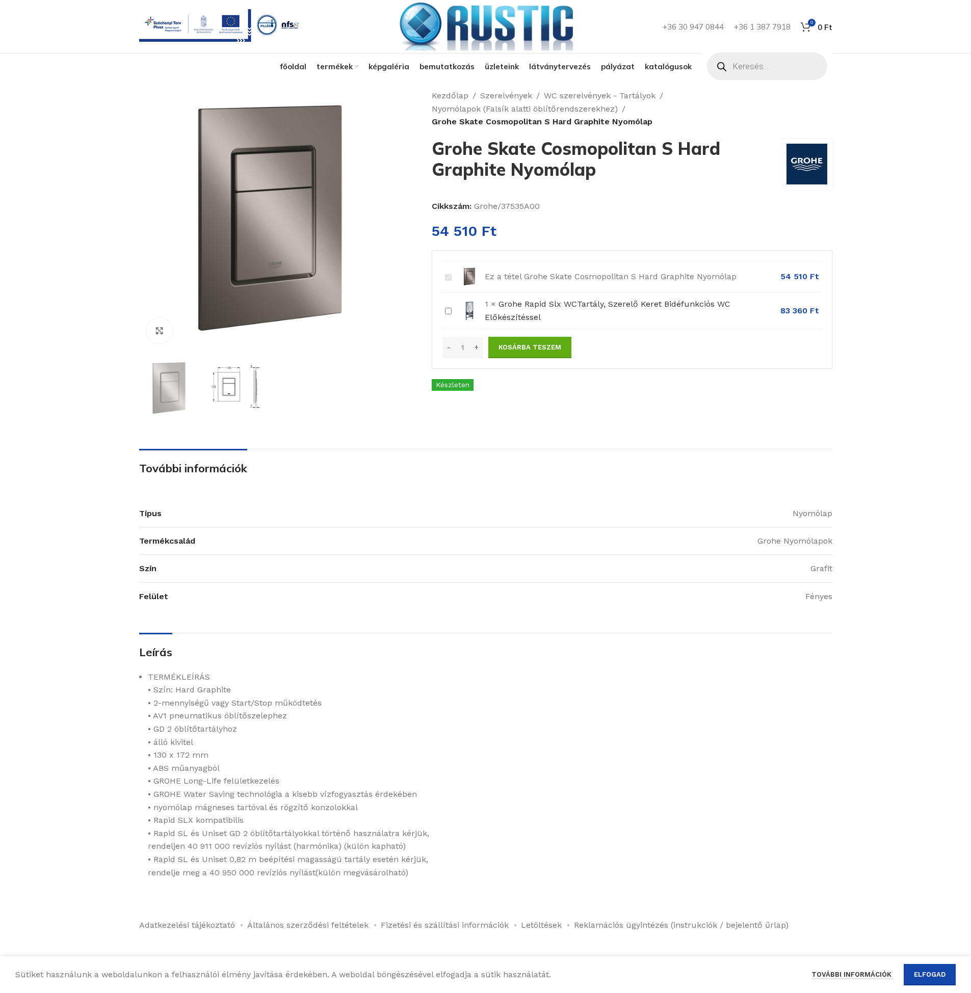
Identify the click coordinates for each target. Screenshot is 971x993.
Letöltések (541, 925)
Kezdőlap (450, 95)
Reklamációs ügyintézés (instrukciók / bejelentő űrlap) (681, 925)
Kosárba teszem (529, 347)
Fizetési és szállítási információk (445, 925)
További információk (852, 974)
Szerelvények (506, 95)
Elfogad (930, 974)
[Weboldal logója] (485, 26)
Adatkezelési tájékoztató (187, 925)
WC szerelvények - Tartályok (599, 95)
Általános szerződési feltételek (308, 925)
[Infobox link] (221, 26)
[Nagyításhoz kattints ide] (159, 330)
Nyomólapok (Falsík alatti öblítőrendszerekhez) (525, 109)
